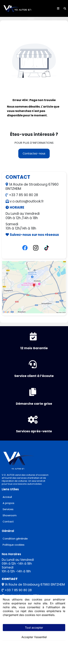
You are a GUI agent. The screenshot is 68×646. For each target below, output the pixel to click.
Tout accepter (34, 627)
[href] (34, 287)
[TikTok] (46, 247)
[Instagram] (35, 247)
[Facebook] (25, 247)
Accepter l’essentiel (34, 637)
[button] (58, 8)
